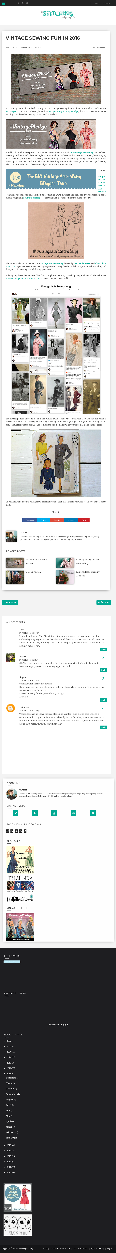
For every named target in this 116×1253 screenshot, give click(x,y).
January (10, 1138)
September (11, 1094)
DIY (74, 1248)
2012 (9, 1161)
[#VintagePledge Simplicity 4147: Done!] (65, 577)
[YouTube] (54, 813)
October (10, 1088)
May (8, 1116)
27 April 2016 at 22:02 (29, 681)
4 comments (101, 47)
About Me (54, 1248)
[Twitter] (15, 813)
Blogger (64, 1024)
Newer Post (10, 602)
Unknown (24, 707)
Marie (16, 47)
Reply (103, 649)
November (11, 1083)
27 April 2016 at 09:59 (29, 633)
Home (45, 1248)
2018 (9, 1063)
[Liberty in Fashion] (15, 577)
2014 (9, 1150)
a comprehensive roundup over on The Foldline (102, 183)
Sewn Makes (65, 1248)
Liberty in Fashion (33, 572)
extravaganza (12, 111)
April (8, 1121)
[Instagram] (35, 813)
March (9, 1127)
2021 (9, 1046)
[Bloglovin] (93, 813)
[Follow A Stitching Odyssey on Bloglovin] (12, 962)
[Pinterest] (73, 813)
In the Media (83, 1248)
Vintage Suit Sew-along (52, 263)
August (9, 1099)
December (11, 1078)
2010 (9, 1172)
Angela (22, 677)
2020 (9, 1052)
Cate (21, 629)
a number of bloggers (33, 198)
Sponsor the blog (97, 1248)
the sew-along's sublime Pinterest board (24, 278)
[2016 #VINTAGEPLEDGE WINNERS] (15, 562)
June (8, 1110)
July (8, 1105)
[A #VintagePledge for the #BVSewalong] (65, 562)
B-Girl (22, 656)
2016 (9, 1073)
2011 (9, 1167)
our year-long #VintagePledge (64, 111)
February (10, 1132)
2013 (9, 1156)
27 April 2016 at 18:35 (28, 660)
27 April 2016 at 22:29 (29, 711)
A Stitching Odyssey (25, 1248)
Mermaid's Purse (82, 263)
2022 (9, 1041)
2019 (9, 1057)
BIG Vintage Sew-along (82, 152)
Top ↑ (109, 1248)
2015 (9, 1145)
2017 (9, 1068)
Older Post (103, 602)
